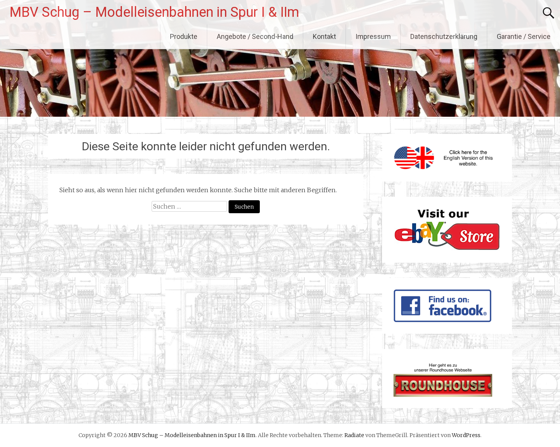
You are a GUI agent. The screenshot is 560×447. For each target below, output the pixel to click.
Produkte (183, 36)
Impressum (373, 36)
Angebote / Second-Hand (255, 36)
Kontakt (324, 36)
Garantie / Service (523, 36)
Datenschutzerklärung (443, 36)
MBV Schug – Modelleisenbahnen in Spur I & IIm (154, 12)
